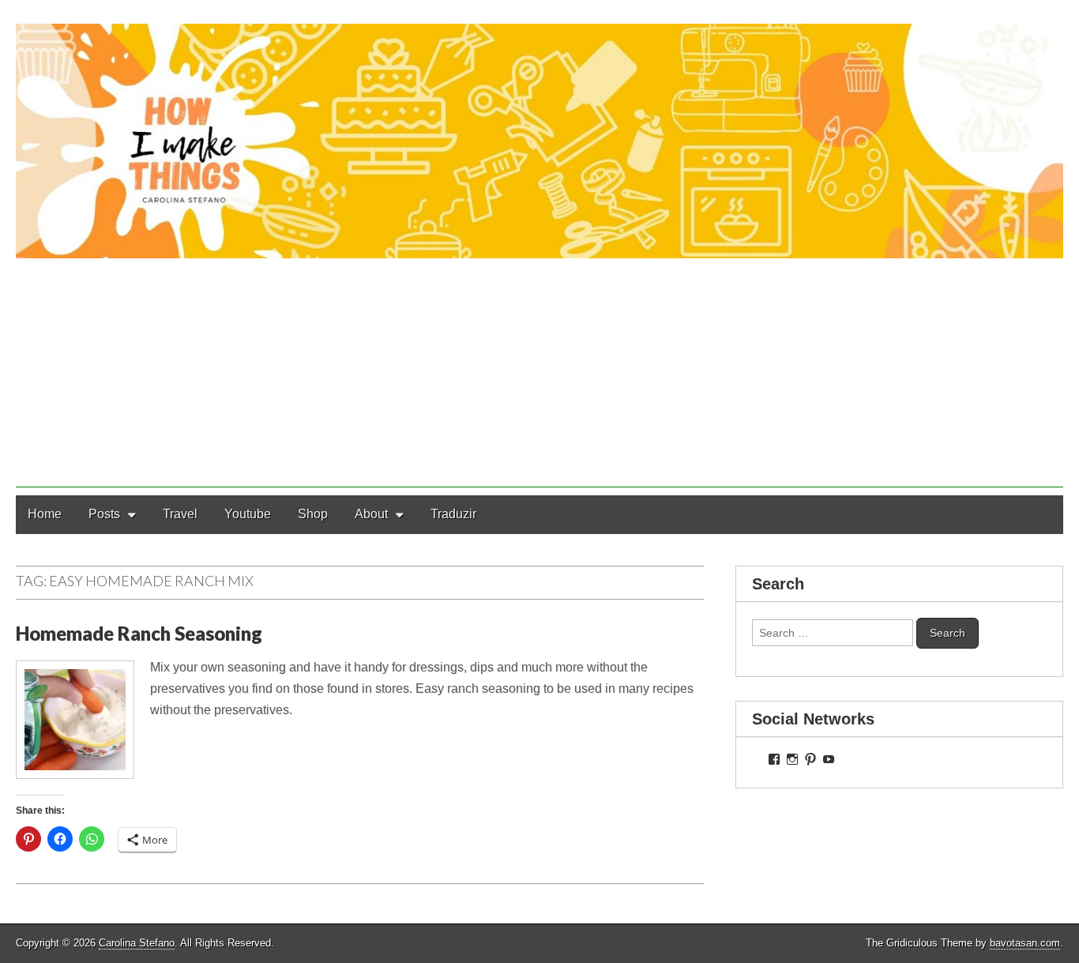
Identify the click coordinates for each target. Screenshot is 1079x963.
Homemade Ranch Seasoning (139, 633)
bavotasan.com (1025, 943)
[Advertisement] (539, 376)
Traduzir (453, 514)
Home (45, 514)
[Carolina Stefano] (539, 129)
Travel (180, 514)
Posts (104, 514)
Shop (313, 514)
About (371, 514)
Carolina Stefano (137, 943)
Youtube (247, 514)
